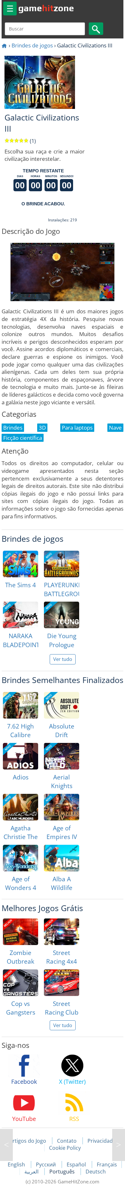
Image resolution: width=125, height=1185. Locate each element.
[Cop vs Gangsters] (20, 982)
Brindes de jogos (32, 45)
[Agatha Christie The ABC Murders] (20, 807)
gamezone (46, 8)
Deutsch (96, 1171)
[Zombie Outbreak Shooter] (20, 931)
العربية (32, 1171)
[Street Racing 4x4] (61, 931)
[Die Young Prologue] (61, 615)
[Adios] (20, 756)
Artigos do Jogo (27, 1140)
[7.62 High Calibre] (20, 705)
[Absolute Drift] (61, 705)
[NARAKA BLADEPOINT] (20, 615)
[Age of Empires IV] (61, 807)
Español (77, 1164)
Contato (67, 1140)
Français (107, 1164)
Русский (46, 1164)
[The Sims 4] (20, 564)
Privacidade (102, 1140)
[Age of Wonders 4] (20, 858)
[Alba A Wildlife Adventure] (61, 858)
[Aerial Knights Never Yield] (61, 756)
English (17, 1164)
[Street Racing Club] (61, 982)
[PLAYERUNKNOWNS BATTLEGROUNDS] (61, 564)
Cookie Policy (65, 1147)
